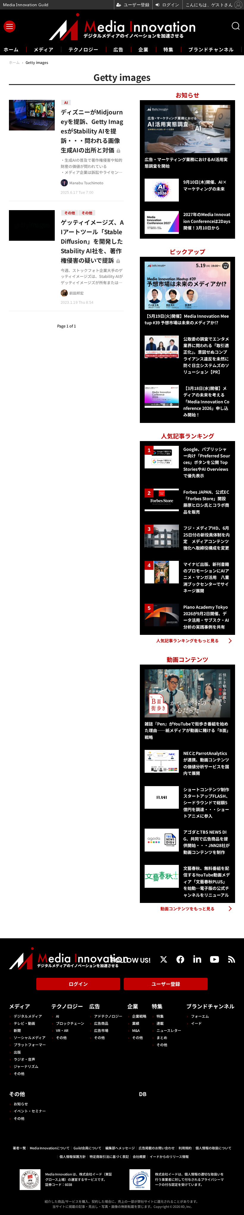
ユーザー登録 (165, 983)
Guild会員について (87, 1147)
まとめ (162, 1037)
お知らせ (21, 1103)
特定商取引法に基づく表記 (109, 1156)
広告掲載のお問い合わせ (157, 1147)
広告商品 (101, 1023)
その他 (19, 1073)
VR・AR (62, 1030)
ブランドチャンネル (211, 49)
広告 (118, 49)
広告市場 (101, 1030)
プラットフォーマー (30, 1044)
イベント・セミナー (30, 1110)
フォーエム (200, 1016)
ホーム (11, 49)
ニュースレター (169, 1030)
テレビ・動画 (24, 1023)
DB (142, 1094)
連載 (160, 1023)
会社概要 (139, 1156)
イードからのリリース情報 (169, 1156)
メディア (44, 49)
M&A (136, 1030)
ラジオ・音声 (24, 1059)
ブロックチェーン (70, 1023)
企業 (143, 49)
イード (196, 1023)
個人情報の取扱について (213, 1147)
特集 (168, 49)
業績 (135, 1023)
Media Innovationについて (50, 1147)
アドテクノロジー (108, 1016)
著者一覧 (19, 1147)
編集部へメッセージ (120, 1147)
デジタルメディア (28, 1016)
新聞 (17, 1030)
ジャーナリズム (26, 1066)
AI (57, 1016)
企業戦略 (139, 1016)
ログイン (78, 983)
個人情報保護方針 (73, 1156)
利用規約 (185, 1147)
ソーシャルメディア (30, 1037)
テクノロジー (83, 49)
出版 (17, 1052)
